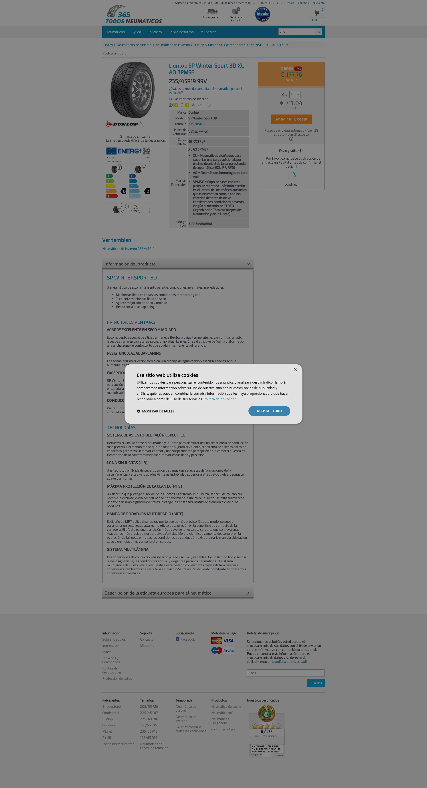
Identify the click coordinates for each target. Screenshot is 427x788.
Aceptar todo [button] (269, 411)
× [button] (295, 369)
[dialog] (213, 394)
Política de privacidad (220, 399)
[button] (155, 411)
